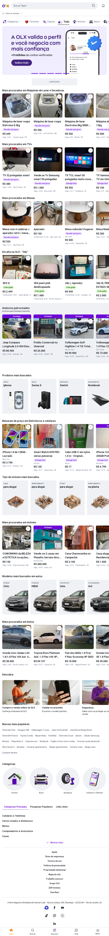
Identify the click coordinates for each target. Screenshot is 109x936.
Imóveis (81, 21)
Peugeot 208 (23, 730)
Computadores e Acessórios (17, 831)
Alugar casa (90, 747)
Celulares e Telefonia (13, 815)
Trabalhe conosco (54, 879)
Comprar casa (76, 747)
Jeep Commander (60, 730)
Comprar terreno (9, 753)
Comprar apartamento (37, 747)
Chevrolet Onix (8, 730)
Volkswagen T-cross (40, 730)
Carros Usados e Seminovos (17, 821)
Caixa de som (31, 741)
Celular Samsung (91, 736)
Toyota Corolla (26, 736)
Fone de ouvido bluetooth (88, 741)
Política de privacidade (54, 865)
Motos (5, 826)
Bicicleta (20, 747)
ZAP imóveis (54, 888)
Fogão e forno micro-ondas (63, 741)
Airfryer (5, 741)
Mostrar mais (56, 842)
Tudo (66, 21)
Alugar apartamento (58, 747)
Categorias (12, 21)
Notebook (44, 741)
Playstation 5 (17, 741)
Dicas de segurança (54, 856)
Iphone (79, 736)
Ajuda (54, 852)
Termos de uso (54, 861)
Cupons (51, 21)
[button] (54, 5)
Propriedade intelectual (54, 870)
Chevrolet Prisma (10, 736)
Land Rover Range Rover (81, 730)
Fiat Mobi (52, 736)
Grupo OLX (55, 883)
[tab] (15, 807)
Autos (97, 21)
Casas (5, 836)
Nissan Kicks (40, 736)
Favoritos (34, 21)
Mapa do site (55, 874)
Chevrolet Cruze (66, 736)
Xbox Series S (8, 747)
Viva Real (54, 892)
